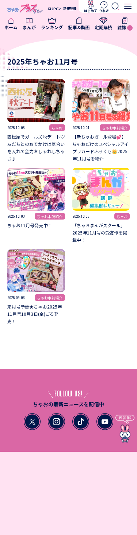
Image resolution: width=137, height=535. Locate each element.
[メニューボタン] (128, 6)
